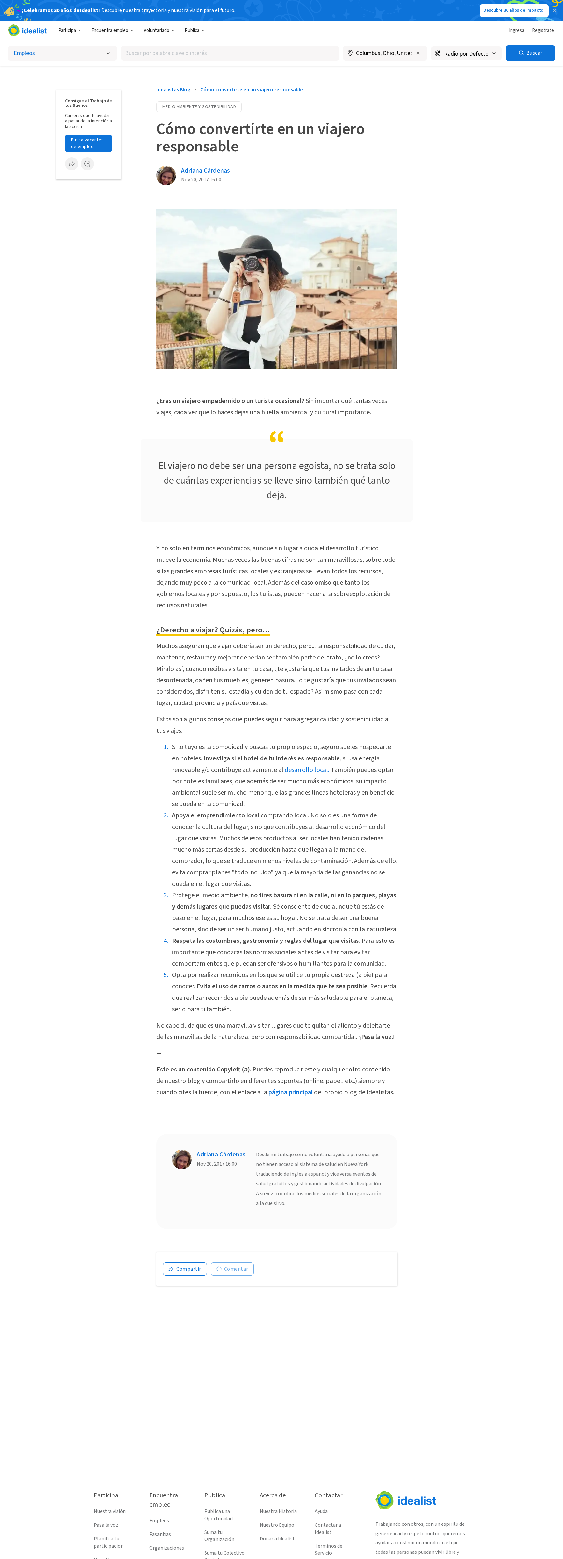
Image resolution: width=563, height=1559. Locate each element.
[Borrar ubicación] (418, 53)
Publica (192, 30)
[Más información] (385, 54)
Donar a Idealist (277, 1538)
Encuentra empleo (109, 30)
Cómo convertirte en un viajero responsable (251, 89)
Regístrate (543, 30)
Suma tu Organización (219, 1536)
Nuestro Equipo (277, 1525)
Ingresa (516, 30)
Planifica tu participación (108, 1542)
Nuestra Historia (278, 1511)
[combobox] (230, 53)
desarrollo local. (308, 769)
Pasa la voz (106, 1525)
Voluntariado (156, 30)
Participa (67, 30)
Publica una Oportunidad (218, 1515)
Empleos (159, 1520)
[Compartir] (71, 163)
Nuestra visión (110, 1511)
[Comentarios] (87, 163)
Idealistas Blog (173, 89)
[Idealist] (27, 30)
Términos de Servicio (328, 1549)
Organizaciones (166, 1548)
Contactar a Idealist (328, 1529)
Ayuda (321, 1511)
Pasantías (160, 1534)
